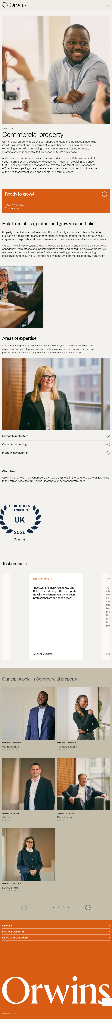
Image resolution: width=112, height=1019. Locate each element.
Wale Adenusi (28, 719)
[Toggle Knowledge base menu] (109, 931)
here (82, 481)
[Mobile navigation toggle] (108, 4)
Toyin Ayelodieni (83, 719)
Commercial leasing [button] (14, 444)
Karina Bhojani (28, 860)
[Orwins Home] (14, 5)
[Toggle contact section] (104, 194)
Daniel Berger (83, 789)
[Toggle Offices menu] (109, 925)
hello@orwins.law (9, 1013)
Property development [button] (15, 452)
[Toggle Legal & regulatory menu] (109, 937)
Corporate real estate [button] (15, 436)
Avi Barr (28, 789)
